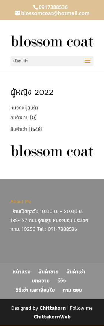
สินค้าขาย (19, 117)
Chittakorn (53, 308)
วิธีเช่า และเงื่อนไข (35, 290)
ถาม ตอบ (72, 290)
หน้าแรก (22, 271)
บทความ (41, 280)
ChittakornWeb (52, 316)
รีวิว (61, 280)
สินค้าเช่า (18, 129)
